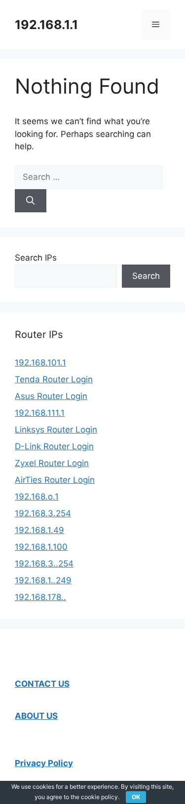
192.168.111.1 (40, 413)
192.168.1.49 (39, 530)
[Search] (30, 201)
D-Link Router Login (54, 446)
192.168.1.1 (46, 24)
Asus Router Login (51, 396)
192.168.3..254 (44, 564)
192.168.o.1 (37, 497)
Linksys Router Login (56, 430)
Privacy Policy (44, 763)
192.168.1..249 (43, 580)
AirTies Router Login (55, 480)
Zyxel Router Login (52, 463)
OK (136, 797)
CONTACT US (42, 684)
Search (146, 276)
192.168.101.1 (40, 363)
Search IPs (36, 258)
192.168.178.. (40, 597)
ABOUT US (36, 716)
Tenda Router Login (54, 379)
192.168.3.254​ (43, 513)
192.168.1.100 (41, 547)
